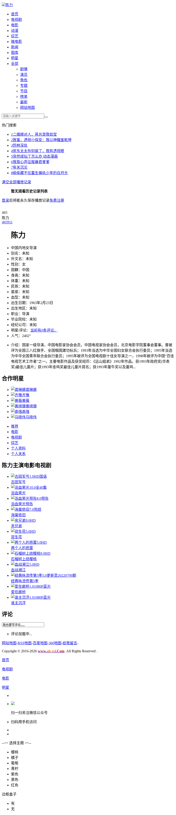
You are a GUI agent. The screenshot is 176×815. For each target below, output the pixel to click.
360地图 (55, 643)
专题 (24, 86)
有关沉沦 (19, 167)
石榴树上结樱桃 (24, 559)
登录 (5, 200)
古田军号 (18, 482)
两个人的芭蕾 (22, 548)
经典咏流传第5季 (24, 581)
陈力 (9, 5)
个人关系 (18, 454)
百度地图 (40, 643)
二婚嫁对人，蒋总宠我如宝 (34, 134)
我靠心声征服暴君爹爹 (30, 162)
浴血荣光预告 (22, 504)
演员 (24, 75)
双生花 (16, 537)
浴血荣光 (18, 493)
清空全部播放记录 (16, 182)
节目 (24, 91)
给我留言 (70, 643)
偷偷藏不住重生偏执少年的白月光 (39, 173)
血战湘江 (18, 570)
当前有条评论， (44, 330)
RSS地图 (25, 643)
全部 (14, 64)
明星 (14, 58)
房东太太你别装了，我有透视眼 (37, 151)
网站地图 (27, 108)
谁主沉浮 (18, 603)
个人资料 (18, 448)
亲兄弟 (16, 526)
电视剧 (16, 20)
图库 (14, 53)
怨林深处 (19, 145)
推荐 (14, 426)
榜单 (24, 97)
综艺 (14, 36)
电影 (14, 25)
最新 (24, 102)
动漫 (14, 31)
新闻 (14, 47)
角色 (24, 80)
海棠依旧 (18, 515)
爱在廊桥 (18, 592)
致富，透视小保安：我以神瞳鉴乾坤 (41, 140)
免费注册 (57, 200)
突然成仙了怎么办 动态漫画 (34, 156)
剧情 (24, 69)
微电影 (16, 42)
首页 (14, 14)
